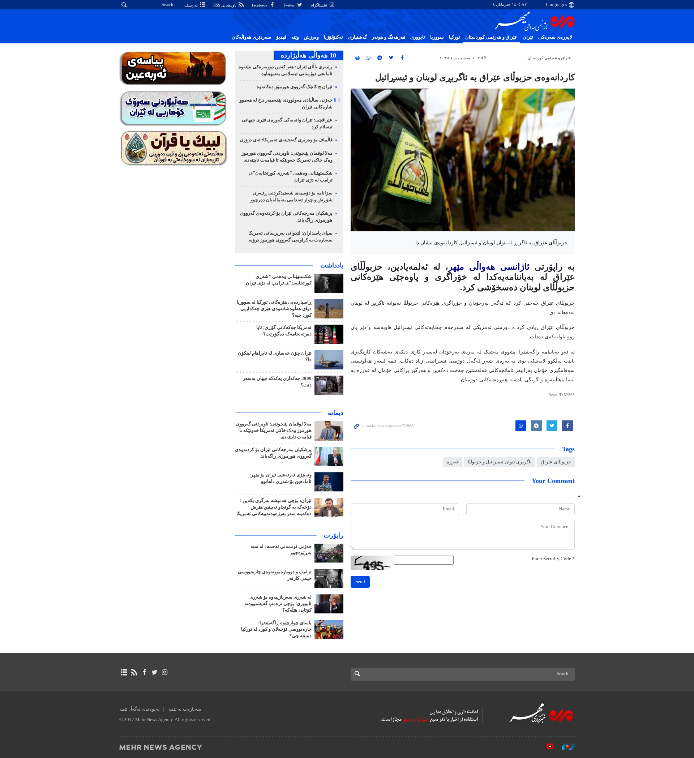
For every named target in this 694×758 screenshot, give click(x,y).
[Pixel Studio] (546, 747)
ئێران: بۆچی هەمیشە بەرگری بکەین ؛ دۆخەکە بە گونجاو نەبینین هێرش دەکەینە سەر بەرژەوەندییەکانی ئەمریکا (274, 507)
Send (360, 581)
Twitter (289, 5)
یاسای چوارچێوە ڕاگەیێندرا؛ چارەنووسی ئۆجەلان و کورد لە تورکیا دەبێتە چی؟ (276, 629)
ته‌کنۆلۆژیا (333, 37)
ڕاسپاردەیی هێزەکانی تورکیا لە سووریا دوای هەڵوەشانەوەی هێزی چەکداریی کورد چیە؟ (274, 309)
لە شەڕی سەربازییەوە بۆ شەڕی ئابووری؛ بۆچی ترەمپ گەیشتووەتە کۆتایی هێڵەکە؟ (278, 604)
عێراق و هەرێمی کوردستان (491, 37)
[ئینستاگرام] (164, 672)
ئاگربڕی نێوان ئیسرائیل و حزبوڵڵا (500, 461)
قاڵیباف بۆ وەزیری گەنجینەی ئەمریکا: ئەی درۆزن (286, 139)
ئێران (528, 37)
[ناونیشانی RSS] (133, 672)
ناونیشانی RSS (225, 5)
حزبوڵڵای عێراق (556, 461)
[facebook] (144, 672)
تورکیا (454, 37)
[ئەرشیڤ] (123, 672)
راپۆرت (333, 535)
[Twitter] (154, 672)
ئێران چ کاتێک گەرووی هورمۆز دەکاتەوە (295, 86)
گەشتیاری (357, 37)
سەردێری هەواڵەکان (251, 37)
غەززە (453, 461)
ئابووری (417, 37)
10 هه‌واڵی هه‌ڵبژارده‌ (308, 55)
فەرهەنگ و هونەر (388, 37)
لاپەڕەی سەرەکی (555, 37)
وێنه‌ (295, 37)
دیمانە (335, 412)
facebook (260, 5)
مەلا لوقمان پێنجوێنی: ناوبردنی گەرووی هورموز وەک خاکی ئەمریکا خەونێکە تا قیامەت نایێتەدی (274, 430)
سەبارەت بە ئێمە (184, 709)
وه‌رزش (311, 37)
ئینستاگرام (319, 5)
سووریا (437, 37)
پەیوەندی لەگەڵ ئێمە (139, 709)
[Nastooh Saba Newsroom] (564, 747)
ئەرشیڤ (191, 5)
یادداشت (331, 265)
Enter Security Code (553, 558)
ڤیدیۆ (281, 37)
